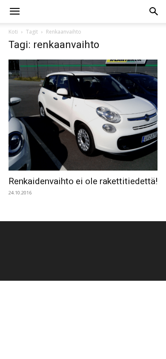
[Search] (154, 11)
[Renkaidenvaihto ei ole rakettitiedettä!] (83, 115)
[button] (14, 11)
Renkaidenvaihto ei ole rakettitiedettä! (83, 181)
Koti (13, 31)
